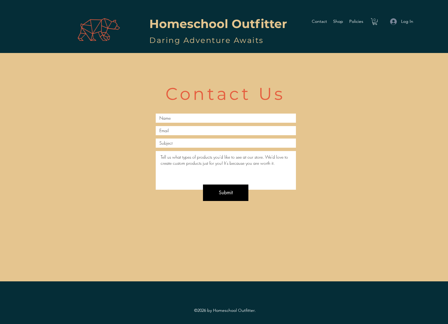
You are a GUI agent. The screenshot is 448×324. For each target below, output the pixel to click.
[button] (375, 21)
